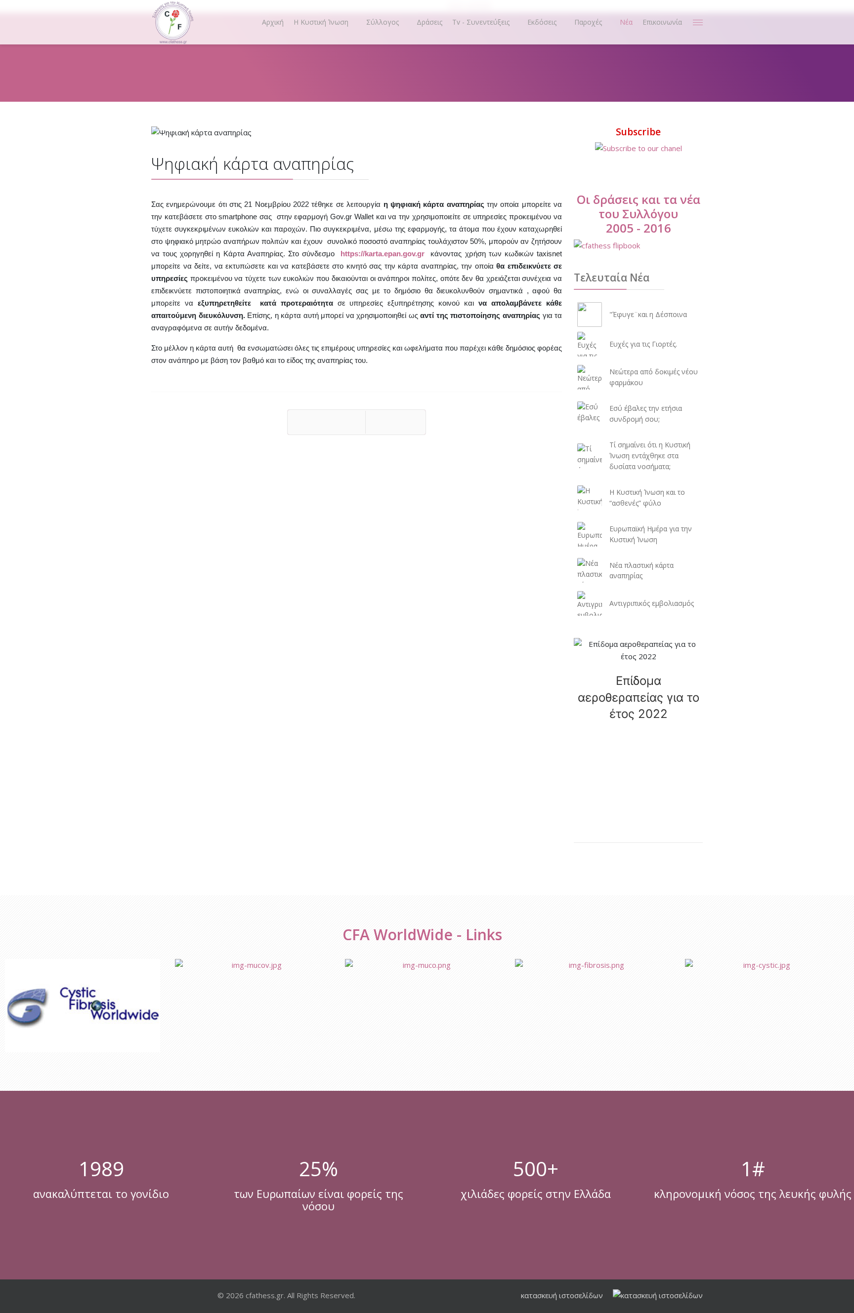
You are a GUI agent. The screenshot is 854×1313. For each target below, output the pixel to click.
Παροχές (588, 22)
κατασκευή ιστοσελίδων (562, 1295)
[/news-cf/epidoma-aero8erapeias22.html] (638, 650)
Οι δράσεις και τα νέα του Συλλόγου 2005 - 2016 (638, 213)
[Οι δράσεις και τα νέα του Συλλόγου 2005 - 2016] (638, 245)
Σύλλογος (382, 22)
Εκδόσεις (541, 22)
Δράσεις (429, 22)
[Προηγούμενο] (326, 422)
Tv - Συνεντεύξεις (481, 22)
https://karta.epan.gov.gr (383, 253)
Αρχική (273, 22)
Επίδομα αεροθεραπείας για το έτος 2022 (638, 697)
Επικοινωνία (662, 22)
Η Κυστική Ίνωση (321, 22)
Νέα (626, 22)
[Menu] (698, 22)
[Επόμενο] (396, 422)
